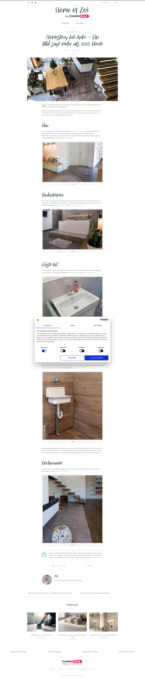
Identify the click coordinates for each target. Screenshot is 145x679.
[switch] (63, 351)
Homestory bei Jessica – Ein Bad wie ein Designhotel (103, 635)
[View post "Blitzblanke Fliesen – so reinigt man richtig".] (41, 622)
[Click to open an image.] (72, 79)
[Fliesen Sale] (72, 12)
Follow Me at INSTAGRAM (18, 651)
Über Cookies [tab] (98, 325)
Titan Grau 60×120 (62, 205)
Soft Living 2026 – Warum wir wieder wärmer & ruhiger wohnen (72, 636)
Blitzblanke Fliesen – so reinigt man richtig (41, 635)
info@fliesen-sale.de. (97, 557)
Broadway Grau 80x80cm (61, 471)
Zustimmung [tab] (47, 325)
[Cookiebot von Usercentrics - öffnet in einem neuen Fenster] (101, 320)
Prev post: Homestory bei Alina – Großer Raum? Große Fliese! (50, 593)
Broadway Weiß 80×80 (88, 272)
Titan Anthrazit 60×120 (76, 205)
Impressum (71, 669)
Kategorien (65, 23)
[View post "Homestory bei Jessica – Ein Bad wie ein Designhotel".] (103, 622)
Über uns (52, 669)
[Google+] (60, 565)
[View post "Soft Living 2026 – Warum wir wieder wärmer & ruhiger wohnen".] (72, 622)
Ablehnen (72, 358)
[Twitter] (53, 565)
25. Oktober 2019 (75, 50)
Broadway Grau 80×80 (79, 131)
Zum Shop (79, 23)
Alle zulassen (97, 358)
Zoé (66, 50)
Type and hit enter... (105, 2)
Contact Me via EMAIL (54, 651)
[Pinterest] (35, 2)
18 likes (90, 565)
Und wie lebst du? (72, 31)
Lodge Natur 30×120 (78, 368)
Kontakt (61, 669)
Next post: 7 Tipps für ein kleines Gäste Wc (95, 593)
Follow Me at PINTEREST (127, 651)
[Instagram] (32, 2)
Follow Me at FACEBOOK (90, 651)
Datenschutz (82, 669)
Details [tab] (72, 325)
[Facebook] (28, 2)
